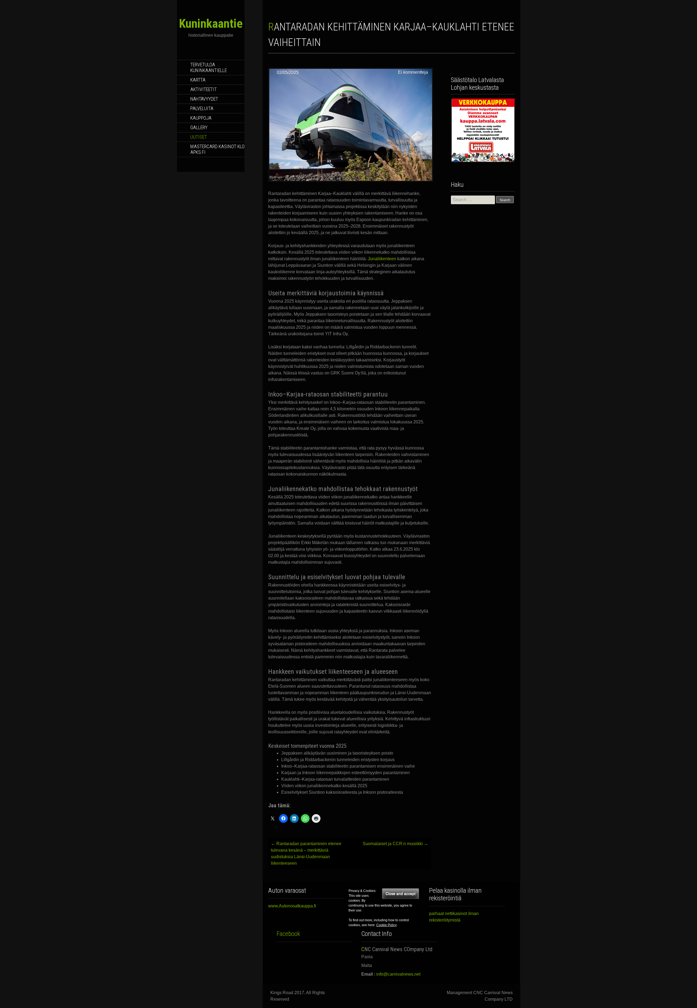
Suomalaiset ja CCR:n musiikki (395, 843)
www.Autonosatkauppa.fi (292, 906)
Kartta (198, 80)
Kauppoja (201, 118)
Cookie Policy (386, 925)
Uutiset (198, 137)
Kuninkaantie (211, 23)
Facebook (288, 934)
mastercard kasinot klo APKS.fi (217, 149)
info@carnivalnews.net (398, 974)
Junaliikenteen (382, 258)
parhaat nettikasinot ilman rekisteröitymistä (454, 916)
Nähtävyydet (204, 99)
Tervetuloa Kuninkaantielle (208, 67)
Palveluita (201, 108)
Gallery (198, 127)
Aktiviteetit (203, 89)
